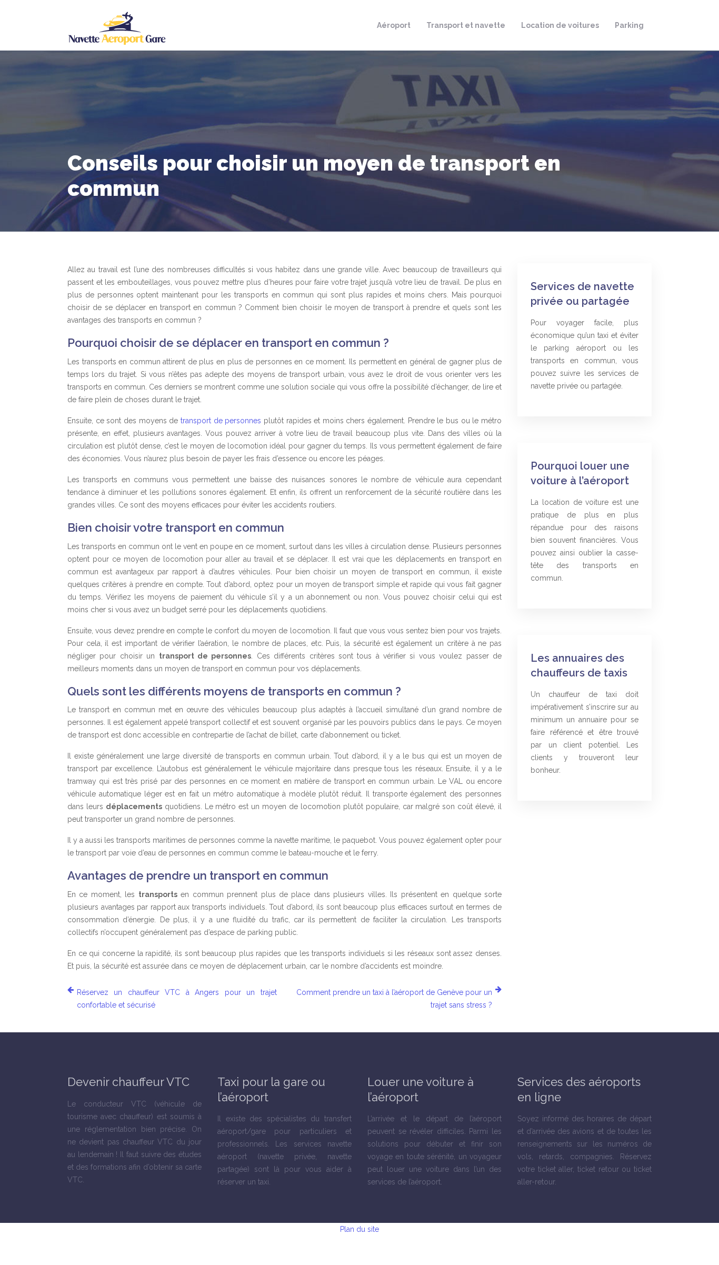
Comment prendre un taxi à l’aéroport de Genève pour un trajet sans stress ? (394, 998)
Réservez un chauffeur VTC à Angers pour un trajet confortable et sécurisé (177, 998)
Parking (629, 25)
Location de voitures (560, 25)
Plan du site (359, 1229)
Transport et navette (465, 25)
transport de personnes (221, 420)
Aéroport (394, 25)
